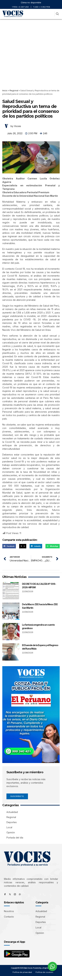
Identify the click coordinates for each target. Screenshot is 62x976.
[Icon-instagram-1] (15, 894)
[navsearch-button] (57, 14)
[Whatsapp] (20, 894)
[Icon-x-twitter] (10, 894)
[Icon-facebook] (5, 894)
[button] (51, 14)
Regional (14, 90)
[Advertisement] (31, 52)
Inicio (4, 90)
